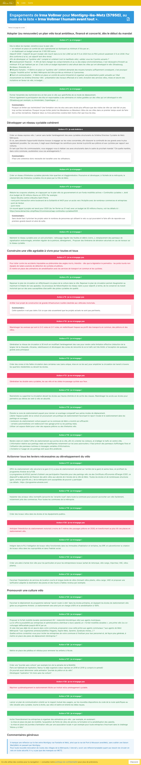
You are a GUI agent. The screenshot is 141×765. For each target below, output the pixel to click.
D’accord (134, 762)
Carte (30, 3)
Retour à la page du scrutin (16, 27)
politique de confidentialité (66, 762)
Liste (23, 3)
